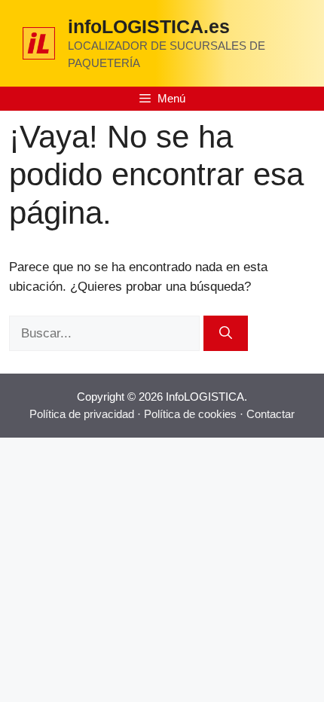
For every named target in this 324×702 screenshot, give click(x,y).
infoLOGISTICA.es (149, 26)
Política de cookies (190, 413)
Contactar (270, 413)
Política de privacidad (81, 413)
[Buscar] (225, 334)
